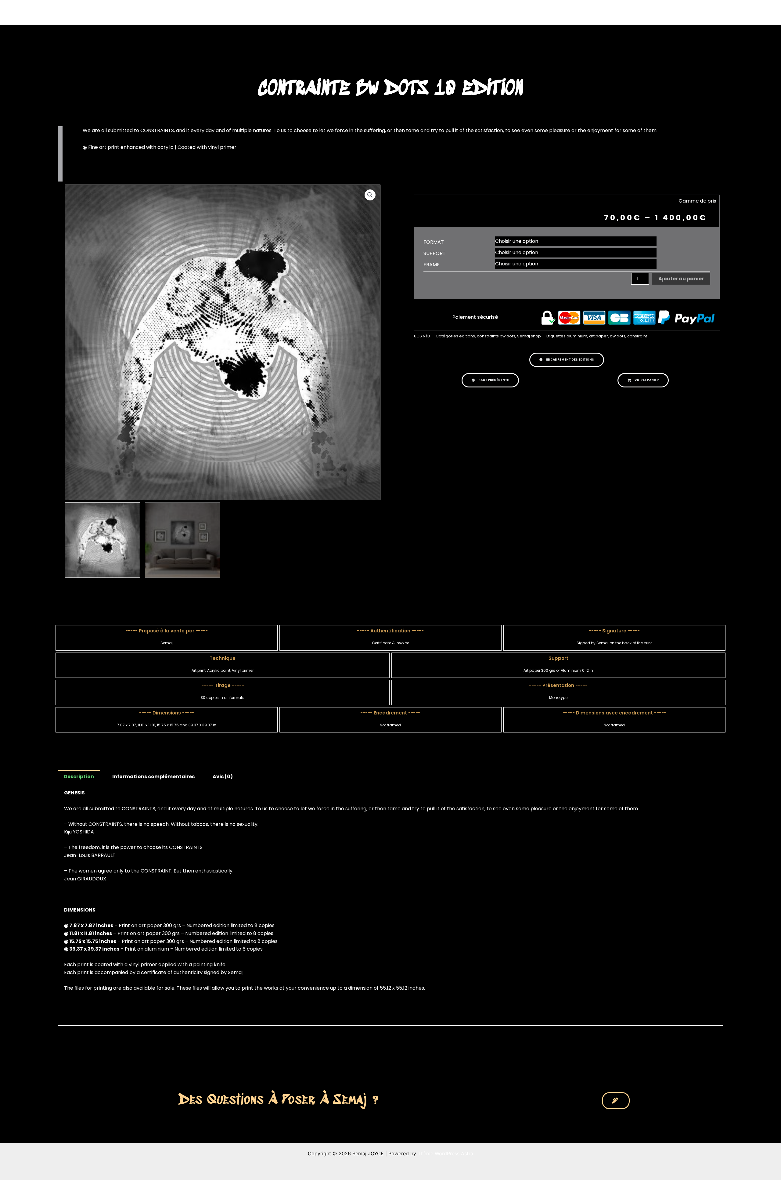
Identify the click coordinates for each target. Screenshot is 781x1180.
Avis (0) (223, 776)
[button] (566, 360)
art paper (598, 336)
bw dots (617, 336)
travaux (428, 12)
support (434, 253)
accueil (402, 12)
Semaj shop (529, 336)
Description (79, 776)
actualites (464, 12)
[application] (440, 12)
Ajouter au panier (681, 278)
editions (467, 336)
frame (431, 264)
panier (555, 12)
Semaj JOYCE (241, 12)
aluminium (577, 336)
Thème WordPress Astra (445, 1153)
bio (494, 12)
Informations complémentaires (153, 776)
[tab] (79, 776)
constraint (637, 336)
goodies (523, 12)
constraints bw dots (496, 336)
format (433, 242)
